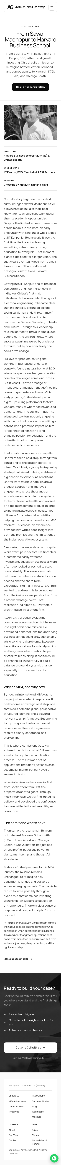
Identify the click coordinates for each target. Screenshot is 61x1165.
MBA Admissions (17, 1101)
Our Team (14, 1135)
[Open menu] (51, 7)
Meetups (36, 1116)
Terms (35, 1135)
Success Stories (40, 1101)
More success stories (16, 958)
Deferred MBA (16, 1106)
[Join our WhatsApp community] (54, 1158)
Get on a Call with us (28, 1047)
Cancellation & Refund (39, 1142)
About (12, 1130)
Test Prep (14, 1111)
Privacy (36, 1130)
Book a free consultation (30, 87)
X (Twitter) (39, 1085)
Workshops (38, 1111)
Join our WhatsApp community (28, 1057)
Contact (13, 1140)
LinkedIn (27, 1085)
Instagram (14, 1085)
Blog (34, 1106)
